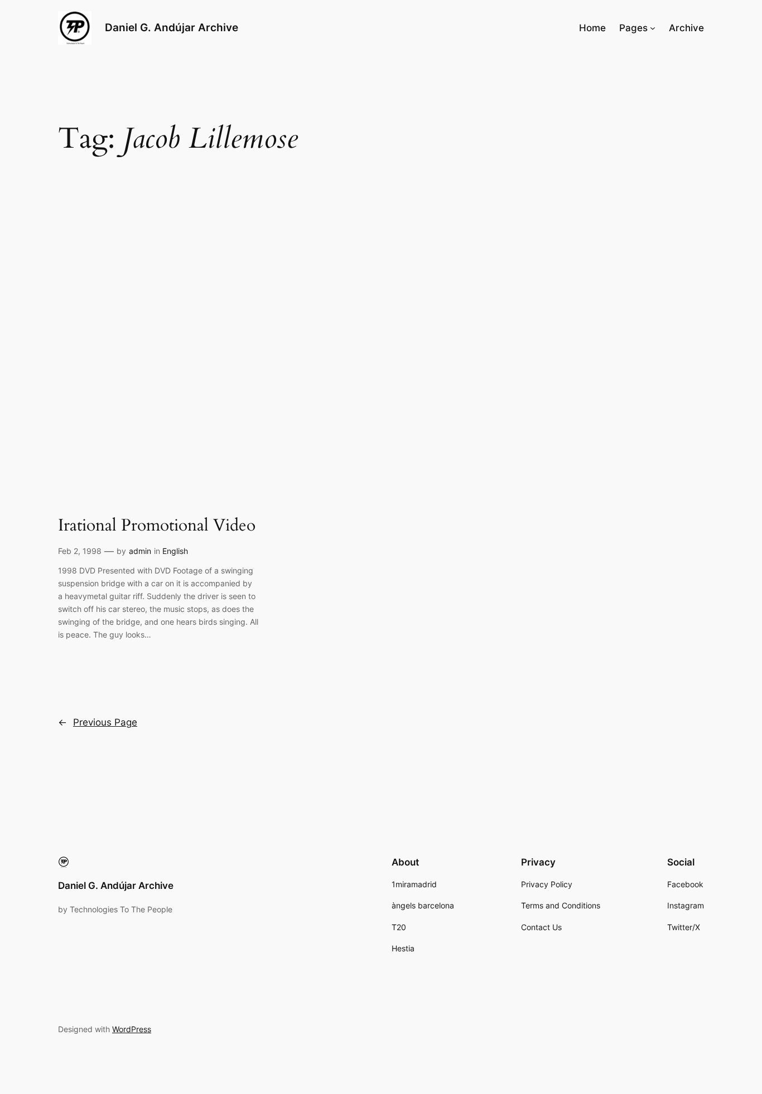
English (175, 551)
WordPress (131, 1029)
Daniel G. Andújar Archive (171, 27)
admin (140, 551)
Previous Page (97, 722)
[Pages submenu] (652, 28)
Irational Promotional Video (156, 526)
